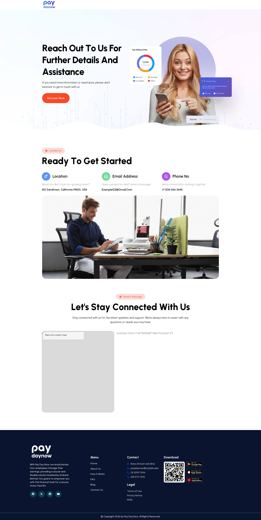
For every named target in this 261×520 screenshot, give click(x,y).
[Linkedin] (50, 494)
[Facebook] (33, 494)
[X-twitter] (41, 494)
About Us (95, 468)
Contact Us (96, 489)
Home (194, 119)
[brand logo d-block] (49, 4)
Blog (92, 484)
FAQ (92, 479)
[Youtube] (58, 494)
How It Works (97, 474)
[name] (56, 98)
